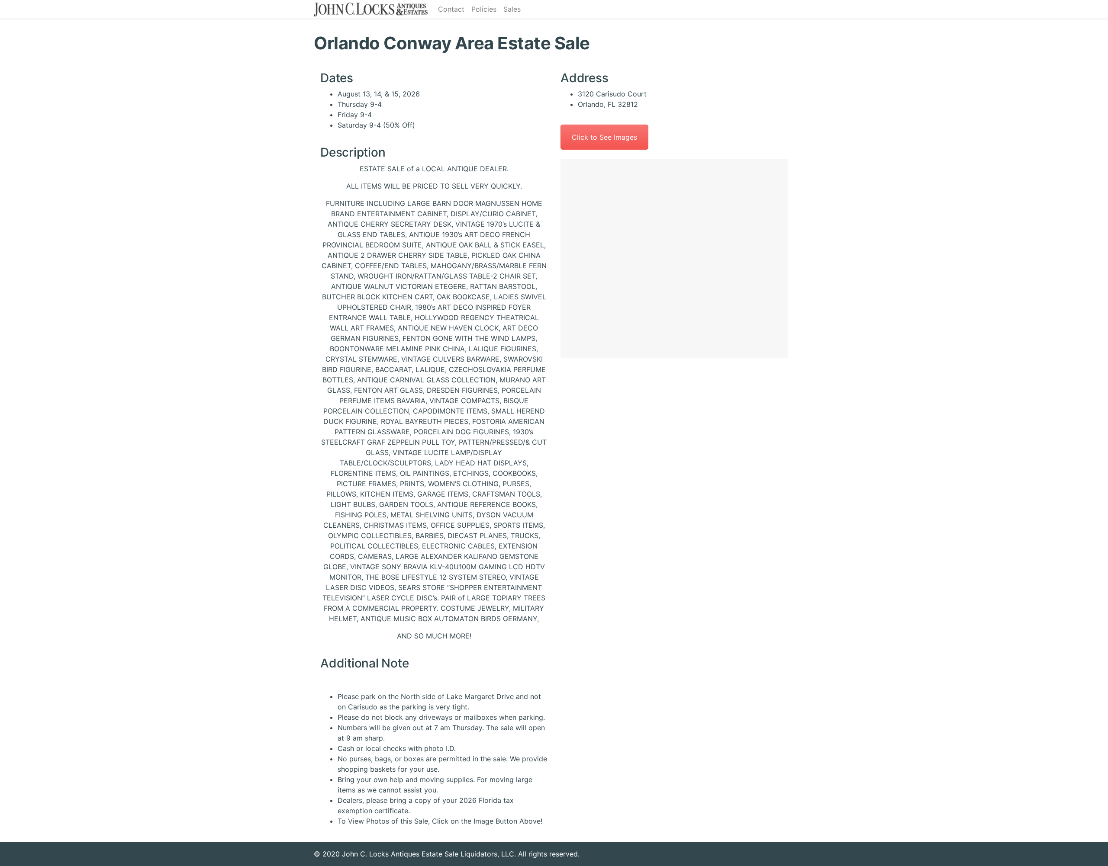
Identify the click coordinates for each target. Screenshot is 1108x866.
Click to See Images (604, 137)
